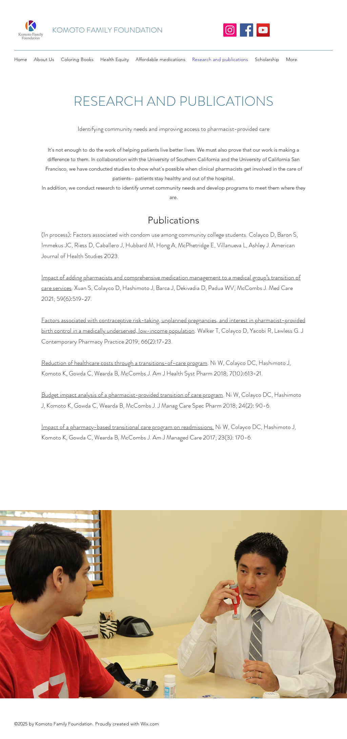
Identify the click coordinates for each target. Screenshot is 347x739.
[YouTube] (263, 30)
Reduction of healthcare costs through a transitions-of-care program (124, 362)
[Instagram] (230, 30)
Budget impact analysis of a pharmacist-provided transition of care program (132, 394)
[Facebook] (246, 30)
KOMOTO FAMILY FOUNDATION (107, 30)
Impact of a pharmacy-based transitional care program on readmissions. (127, 427)
